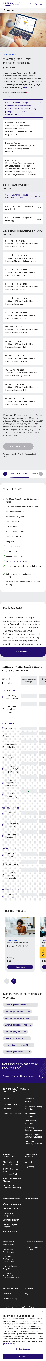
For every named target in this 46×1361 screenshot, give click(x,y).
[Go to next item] (13, 981)
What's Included (19, 473)
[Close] (43, 1311)
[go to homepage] (23, 1090)
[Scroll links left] (5, 474)
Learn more (28, 87)
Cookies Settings (23, 1349)
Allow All (23, 1356)
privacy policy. (9, 1344)
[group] (20, 944)
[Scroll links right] (41, 474)
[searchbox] (23, 1076)
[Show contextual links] (42, 10)
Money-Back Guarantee (16, 561)
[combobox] (12, 10)
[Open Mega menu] (41, 4)
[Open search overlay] (31, 4)
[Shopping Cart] (36, 4)
